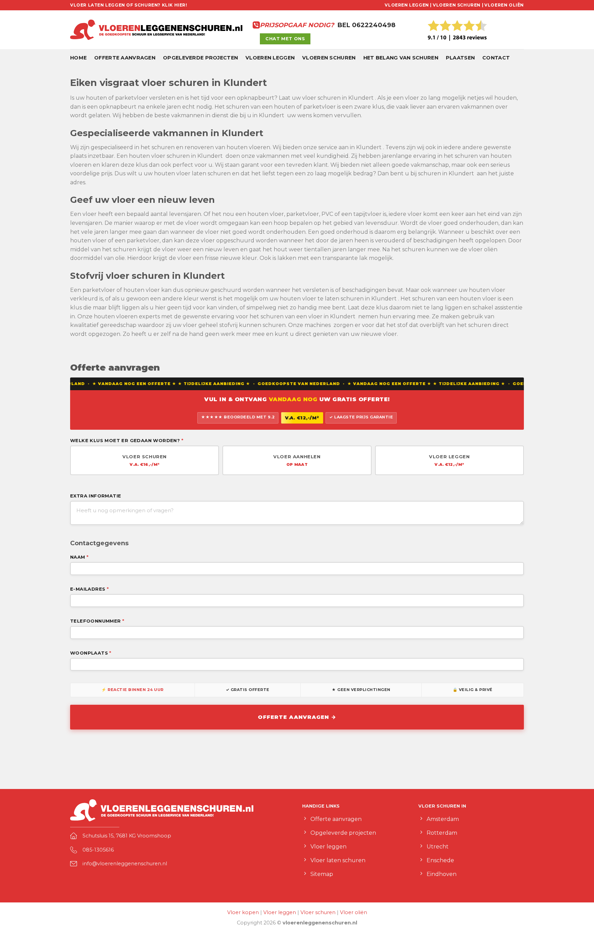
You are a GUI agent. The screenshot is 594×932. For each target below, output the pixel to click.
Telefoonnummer (97, 621)
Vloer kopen (243, 912)
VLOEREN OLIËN (504, 5)
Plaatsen (460, 58)
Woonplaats (90, 653)
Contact (496, 58)
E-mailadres (89, 589)
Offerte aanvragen (124, 58)
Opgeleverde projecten (200, 58)
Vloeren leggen (270, 58)
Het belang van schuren (400, 58)
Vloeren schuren (328, 58)
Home (78, 58)
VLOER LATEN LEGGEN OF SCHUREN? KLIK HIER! (128, 5)
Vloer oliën (353, 912)
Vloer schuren (318, 912)
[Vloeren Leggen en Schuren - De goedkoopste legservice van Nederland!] (156, 30)
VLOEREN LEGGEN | (408, 5)
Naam (79, 557)
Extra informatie (95, 495)
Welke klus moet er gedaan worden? (126, 440)
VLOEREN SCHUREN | (458, 5)
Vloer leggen (279, 912)
